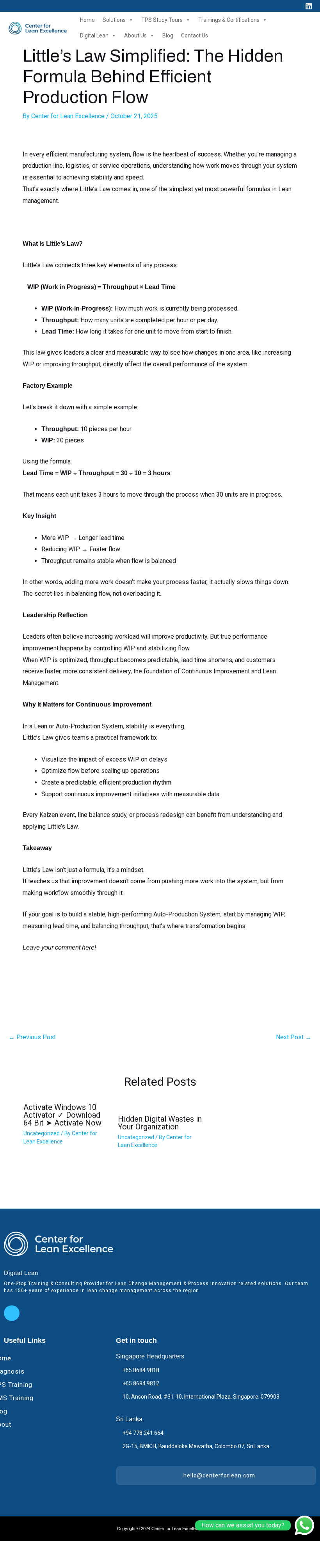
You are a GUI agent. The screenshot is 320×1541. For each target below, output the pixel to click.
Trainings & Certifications (229, 20)
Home (87, 20)
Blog (167, 35)
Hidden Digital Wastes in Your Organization (160, 1122)
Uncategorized (41, 1133)
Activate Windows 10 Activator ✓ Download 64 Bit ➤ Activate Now (62, 1114)
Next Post (293, 1037)
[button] (294, 5)
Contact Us (194, 35)
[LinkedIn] (12, 1313)
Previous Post (32, 1037)
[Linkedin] (308, 6)
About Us (135, 35)
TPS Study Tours (162, 20)
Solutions (114, 20)
